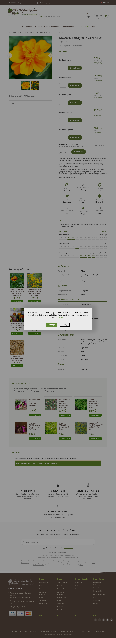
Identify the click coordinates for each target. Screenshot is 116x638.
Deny (65, 325)
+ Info (61, 317)
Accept (52, 325)
